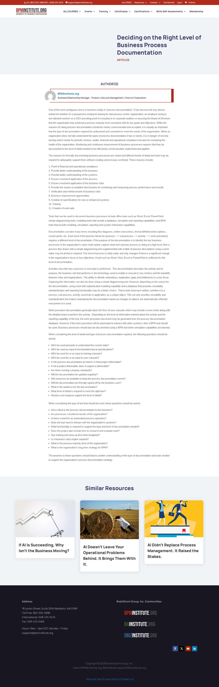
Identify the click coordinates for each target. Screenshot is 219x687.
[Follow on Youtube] (188, 648)
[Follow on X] (181, 648)
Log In (179, 3)
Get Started (169, 3)
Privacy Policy (110, 679)
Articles (123, 60)
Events (88, 11)
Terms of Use (93, 679)
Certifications (142, 11)
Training (103, 11)
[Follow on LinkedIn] (194, 648)
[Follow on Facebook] (175, 648)
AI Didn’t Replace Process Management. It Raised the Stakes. (173, 550)
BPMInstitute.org (68, 93)
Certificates (121, 11)
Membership (196, 11)
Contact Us (126, 679)
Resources (139, 3)
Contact (154, 3)
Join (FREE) (127, 3)
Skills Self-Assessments (169, 11)
